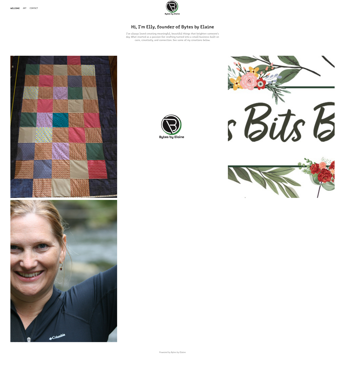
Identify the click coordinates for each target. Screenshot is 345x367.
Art (24, 8)
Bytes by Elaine (178, 352)
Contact (34, 8)
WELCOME (15, 8)
